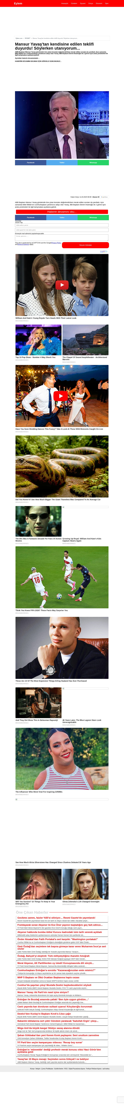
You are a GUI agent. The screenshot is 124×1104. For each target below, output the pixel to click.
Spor (106, 3)
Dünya (90, 3)
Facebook (30, 162)
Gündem (74, 3)
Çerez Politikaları (47, 1069)
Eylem (18, 3)
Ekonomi (99, 3)
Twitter (62, 162)
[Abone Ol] (104, 197)
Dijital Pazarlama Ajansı (77, 1069)
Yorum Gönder (85, 245)
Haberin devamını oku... (62, 211)
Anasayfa (64, 3)
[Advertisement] (62, 21)
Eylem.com (19, 38)
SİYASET (27, 38)
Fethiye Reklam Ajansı (94, 1069)
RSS (66, 1069)
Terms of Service (23, 244)
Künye (32, 1069)
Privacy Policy (56, 243)
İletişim (38, 1069)
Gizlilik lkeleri (58, 1069)
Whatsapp (93, 162)
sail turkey (105, 1069)
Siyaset (82, 3)
